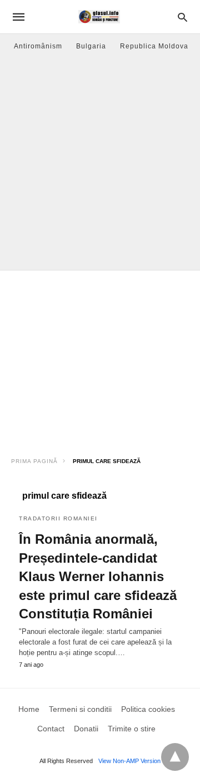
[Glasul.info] (99, 16)
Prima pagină (34, 461)
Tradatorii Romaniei (58, 518)
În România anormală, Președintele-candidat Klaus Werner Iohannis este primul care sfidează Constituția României (98, 576)
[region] (100, 359)
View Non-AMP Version (129, 761)
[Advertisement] (100, 164)
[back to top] (175, 757)
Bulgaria (91, 46)
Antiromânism (38, 46)
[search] (182, 17)
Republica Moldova (154, 46)
